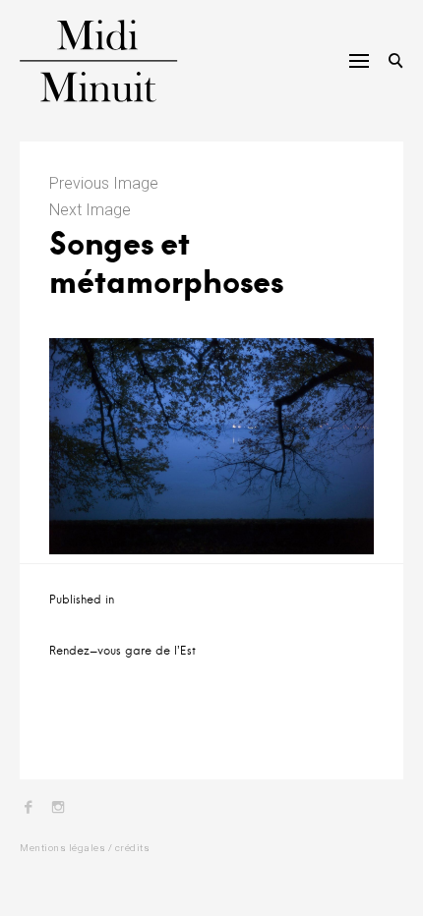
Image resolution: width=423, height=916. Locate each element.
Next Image (90, 209)
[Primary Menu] (359, 61)
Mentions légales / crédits (85, 847)
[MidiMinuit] (87, 61)
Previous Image (103, 183)
